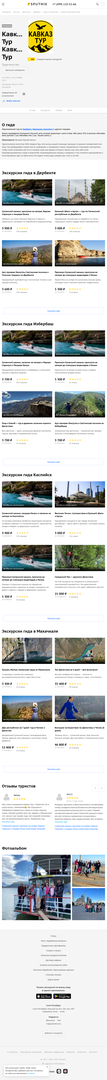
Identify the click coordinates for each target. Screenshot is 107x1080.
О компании (12, 1052)
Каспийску (48, 129)
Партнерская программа (30, 1052)
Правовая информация (54, 1052)
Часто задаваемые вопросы (53, 941)
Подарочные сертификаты (53, 946)
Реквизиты (82, 1052)
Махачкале (37, 129)
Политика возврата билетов (53, 955)
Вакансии (71, 1052)
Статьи (53, 936)
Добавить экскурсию (53, 1033)
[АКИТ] (59, 1071)
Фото (70, 110)
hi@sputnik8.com (53, 1024)
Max (59, 1020)
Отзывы (58, 110)
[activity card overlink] (27, 221)
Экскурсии (45, 110)
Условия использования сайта (53, 965)
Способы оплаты (53, 975)
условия (30, 1073)
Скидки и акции (53, 950)
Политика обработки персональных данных (53, 970)
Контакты (93, 1052)
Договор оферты (53, 960)
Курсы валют (53, 979)
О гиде (32, 110)
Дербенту (27, 129)
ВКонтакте (50, 1020)
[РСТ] (65, 1071)
